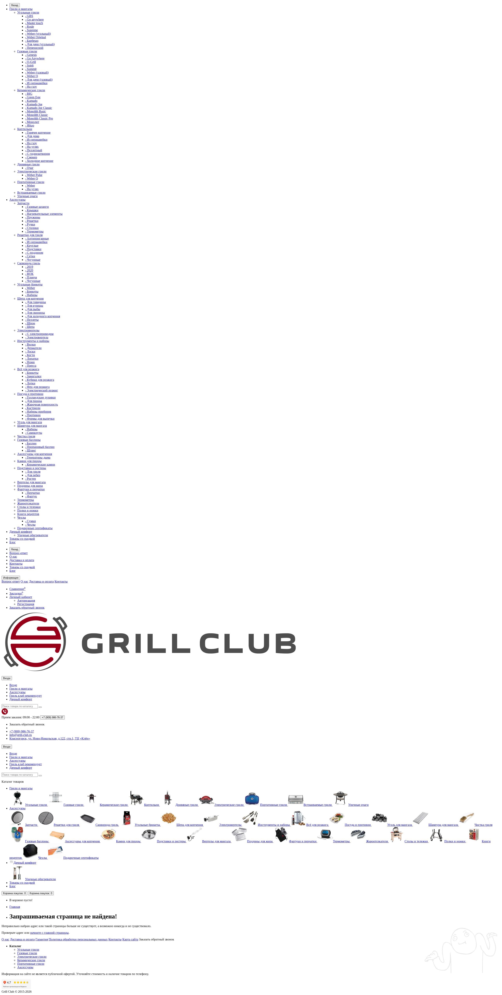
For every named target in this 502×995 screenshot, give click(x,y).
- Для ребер (32, 475)
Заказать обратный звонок (27, 607)
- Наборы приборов (38, 411)
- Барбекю (31, 40)
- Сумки (30, 521)
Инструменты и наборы (33, 341)
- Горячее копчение (38, 132)
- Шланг (30, 450)
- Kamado (31, 100)
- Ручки (30, 224)
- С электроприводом (39, 334)
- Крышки (31, 210)
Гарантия (41, 939)
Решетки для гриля (30, 235)
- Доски (30, 351)
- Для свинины (35, 312)
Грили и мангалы (21, 9)
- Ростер (30, 478)
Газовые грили (27, 51)
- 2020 (29, 270)
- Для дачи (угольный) (40, 44)
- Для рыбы (32, 309)
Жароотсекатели (28, 503)
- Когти (30, 355)
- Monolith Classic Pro (39, 118)
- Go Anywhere (35, 58)
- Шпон (30, 323)
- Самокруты (33, 432)
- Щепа (30, 326)
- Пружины (32, 217)
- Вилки (30, 344)
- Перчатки (32, 492)
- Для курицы (34, 305)
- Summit (30, 69)
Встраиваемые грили (31, 192)
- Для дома (32, 136)
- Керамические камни (40, 464)
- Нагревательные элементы (44, 213)
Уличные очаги (27, 196)
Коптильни (24, 129)
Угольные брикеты (30, 284)
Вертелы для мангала (31, 482)
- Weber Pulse (33, 175)
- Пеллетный (33, 150)
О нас (13, 556)
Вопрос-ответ (18, 553)
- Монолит (32, 122)
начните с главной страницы (49, 932)
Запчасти (23, 203)
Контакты (16, 563)
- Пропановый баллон (40, 447)
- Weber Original (35, 37)
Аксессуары (17, 199)
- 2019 (29, 266)
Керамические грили (31, 90)
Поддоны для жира (30, 485)
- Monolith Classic (36, 115)
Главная (14, 906)
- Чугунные (32, 259)
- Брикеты (31, 291)
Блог (12, 542)
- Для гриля (32, 471)
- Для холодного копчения (42, 316)
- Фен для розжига (37, 387)
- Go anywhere (34, 19)
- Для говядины (35, 302)
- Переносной (34, 47)
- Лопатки (31, 358)
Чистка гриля (26, 436)
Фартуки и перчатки (31, 489)
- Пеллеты (32, 319)
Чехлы (21, 517)
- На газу (31, 86)
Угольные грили (28, 12)
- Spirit (29, 65)
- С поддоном (34, 252)
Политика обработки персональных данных (78, 939)
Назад (14, 5)
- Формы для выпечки (40, 418)
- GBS (29, 16)
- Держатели (33, 348)
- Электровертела (36, 337)
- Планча (31, 277)
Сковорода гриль (28, 263)
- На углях (32, 146)
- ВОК (29, 273)
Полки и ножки (27, 510)
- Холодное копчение (39, 160)
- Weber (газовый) (37, 72)
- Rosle (29, 26)
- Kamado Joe (33, 104)
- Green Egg (32, 97)
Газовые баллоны (29, 439)
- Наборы (31, 295)
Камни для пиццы (29, 461)
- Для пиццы (33, 401)
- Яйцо (29, 125)
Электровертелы (28, 330)
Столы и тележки (29, 507)
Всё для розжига (28, 369)
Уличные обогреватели (32, 535)
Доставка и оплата (21, 560)
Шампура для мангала (32, 425)
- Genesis (31, 55)
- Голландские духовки (40, 397)
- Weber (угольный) (38, 33)
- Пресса (30, 365)
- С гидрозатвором (37, 153)
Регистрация (25, 604)
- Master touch (34, 23)
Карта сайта (130, 939)
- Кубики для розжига (39, 379)
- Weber (30, 185)
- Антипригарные (37, 238)
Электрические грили (31, 171)
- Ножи (30, 362)
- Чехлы (30, 524)
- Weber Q (31, 76)
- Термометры (34, 231)
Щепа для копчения (30, 298)
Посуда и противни (30, 394)
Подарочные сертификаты (35, 528)
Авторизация (26, 600)
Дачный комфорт (20, 531)
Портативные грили (30, 182)
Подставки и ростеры (31, 468)
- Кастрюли (32, 408)
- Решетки (31, 221)
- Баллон (30, 443)
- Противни (33, 415)
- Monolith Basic (35, 111)
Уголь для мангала (29, 422)
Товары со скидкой (22, 538)
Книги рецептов (28, 514)
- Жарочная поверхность (41, 404)
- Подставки (33, 249)
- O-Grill (30, 62)
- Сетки (30, 256)
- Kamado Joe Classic (38, 107)
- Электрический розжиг (41, 390)
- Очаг (29, 168)
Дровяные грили (28, 164)
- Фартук (31, 496)
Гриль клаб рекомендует (25, 695)
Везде (13, 685)
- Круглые (31, 245)
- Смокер (31, 157)
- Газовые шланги (37, 206)
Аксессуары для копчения (34, 454)
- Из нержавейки (36, 83)
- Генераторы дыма (37, 457)
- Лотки (30, 383)
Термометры (25, 500)
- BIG (28, 93)
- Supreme (31, 30)
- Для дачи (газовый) (39, 79)
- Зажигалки (33, 376)
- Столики (32, 228)
